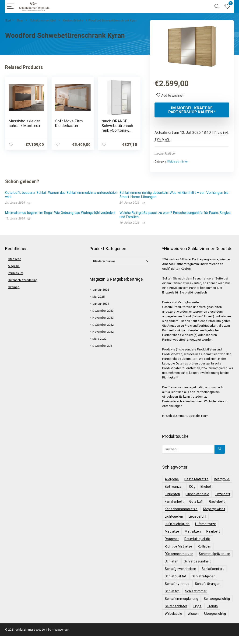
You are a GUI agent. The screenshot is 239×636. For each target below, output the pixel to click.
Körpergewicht (214, 509)
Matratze (172, 531)
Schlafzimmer (196, 591)
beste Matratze (196, 479)
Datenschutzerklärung (23, 280)
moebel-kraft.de (165, 153)
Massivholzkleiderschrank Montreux (24, 123)
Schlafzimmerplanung (181, 599)
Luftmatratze (205, 524)
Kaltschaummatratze (181, 509)
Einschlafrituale (197, 494)
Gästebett (217, 501)
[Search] (216, 6)
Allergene (172, 479)
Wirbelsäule (173, 613)
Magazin (14, 266)
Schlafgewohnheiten (180, 569)
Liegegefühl (197, 516)
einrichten (172, 494)
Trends (212, 606)
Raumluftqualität (197, 539)
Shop (20, 20)
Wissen (193, 613)
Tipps (197, 606)
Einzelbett (222, 494)
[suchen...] (219, 449)
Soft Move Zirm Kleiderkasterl (69, 123)
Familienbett (174, 501)
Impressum (15, 273)
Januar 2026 (100, 289)
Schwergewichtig (217, 599)
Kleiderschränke (73, 20)
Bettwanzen (174, 486)
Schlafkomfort (213, 569)
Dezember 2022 (103, 324)
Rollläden (204, 546)
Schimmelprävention (214, 554)
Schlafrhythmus (177, 584)
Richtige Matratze (178, 546)
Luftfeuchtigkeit (177, 524)
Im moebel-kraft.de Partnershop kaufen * (192, 110)
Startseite (14, 259)
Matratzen (193, 531)
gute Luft (196, 501)
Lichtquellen (174, 516)
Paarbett (213, 531)
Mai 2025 (98, 296)
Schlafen (171, 561)
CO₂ (192, 486)
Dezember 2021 (103, 345)
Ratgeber (172, 539)
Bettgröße (222, 479)
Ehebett (206, 486)
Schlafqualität (175, 576)
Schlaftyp (172, 591)
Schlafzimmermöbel (43, 20)
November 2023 (103, 317)
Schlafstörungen (207, 584)
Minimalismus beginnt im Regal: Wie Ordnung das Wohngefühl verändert (60, 213)
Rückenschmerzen (179, 554)
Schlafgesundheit (197, 561)
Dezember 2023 (103, 310)
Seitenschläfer (176, 606)
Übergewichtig (215, 613)
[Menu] (10, 6)
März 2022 (99, 338)
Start (8, 20)
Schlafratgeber (203, 576)
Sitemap (13, 287)
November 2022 (103, 331)
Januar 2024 (100, 303)
